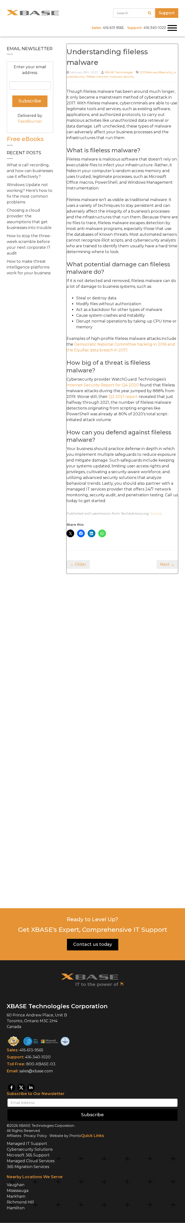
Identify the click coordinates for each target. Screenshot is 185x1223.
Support (167, 13)
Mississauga (17, 1190)
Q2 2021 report (123, 396)
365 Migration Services (28, 1166)
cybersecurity (75, 76)
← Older (78, 564)
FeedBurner (30, 121)
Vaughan (15, 1185)
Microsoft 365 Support (28, 1155)
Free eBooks (25, 138)
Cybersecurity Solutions (30, 1149)
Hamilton (16, 1208)
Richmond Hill (20, 1202)
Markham (16, 1196)
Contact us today (92, 944)
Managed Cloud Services (30, 1161)
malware (116, 76)
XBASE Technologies (119, 72)
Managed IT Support (27, 1143)
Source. (156, 513)
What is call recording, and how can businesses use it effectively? (30, 171)
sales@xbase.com (36, 1071)
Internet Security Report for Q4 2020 (102, 385)
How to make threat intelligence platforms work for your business (29, 267)
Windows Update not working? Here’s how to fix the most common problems (29, 193)
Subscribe (92, 1114)
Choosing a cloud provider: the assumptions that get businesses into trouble (29, 219)
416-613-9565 (31, 1050)
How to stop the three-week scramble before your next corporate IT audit (29, 244)
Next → (167, 564)
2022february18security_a (157, 72)
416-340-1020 (38, 1057)
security (129, 76)
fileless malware (97, 76)
